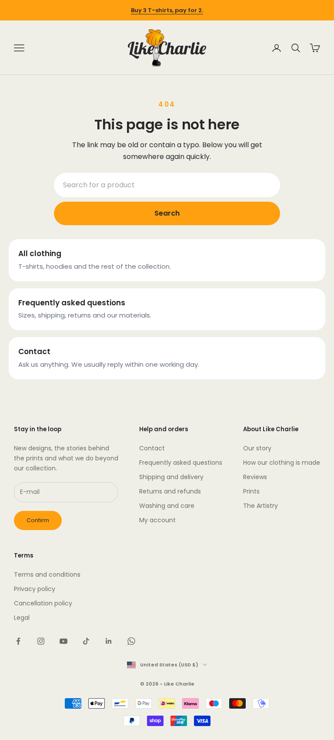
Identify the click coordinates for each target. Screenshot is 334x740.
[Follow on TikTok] (86, 641)
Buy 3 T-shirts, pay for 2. (167, 10)
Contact (152, 448)
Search (167, 213)
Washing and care (166, 505)
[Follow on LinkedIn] (108, 641)
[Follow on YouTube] (63, 641)
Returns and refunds (170, 491)
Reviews (255, 477)
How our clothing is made (281, 462)
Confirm (38, 520)
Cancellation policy (43, 603)
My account (157, 520)
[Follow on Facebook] (18, 641)
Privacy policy (34, 589)
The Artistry (260, 505)
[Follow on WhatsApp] (131, 641)
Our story (257, 448)
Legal (22, 617)
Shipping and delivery (171, 477)
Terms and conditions (47, 574)
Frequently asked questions (180, 462)
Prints (251, 491)
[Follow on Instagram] (41, 641)
